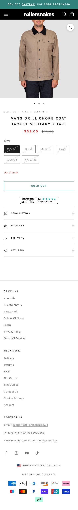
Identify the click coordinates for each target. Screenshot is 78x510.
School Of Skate (14, 318)
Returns (9, 365)
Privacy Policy (12, 331)
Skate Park (11, 311)
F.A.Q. (7, 371)
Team (7, 325)
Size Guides (11, 384)
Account (9, 405)
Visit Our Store (13, 305)
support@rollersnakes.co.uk (30, 425)
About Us (9, 298)
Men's (25, 112)
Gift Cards (10, 378)
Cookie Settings (14, 398)
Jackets (39, 112)
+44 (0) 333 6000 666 (31, 432)
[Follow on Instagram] (16, 453)
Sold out (39, 185)
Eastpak (28, 4)
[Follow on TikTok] (37, 453)
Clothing (10, 112)
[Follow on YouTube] (27, 453)
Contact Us (11, 391)
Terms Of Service (14, 338)
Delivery (9, 358)
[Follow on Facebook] (6, 453)
